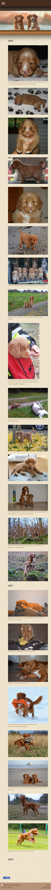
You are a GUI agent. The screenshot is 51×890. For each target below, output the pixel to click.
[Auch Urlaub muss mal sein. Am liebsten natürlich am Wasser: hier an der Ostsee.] (28, 773)
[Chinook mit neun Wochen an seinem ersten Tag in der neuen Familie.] (28, 302)
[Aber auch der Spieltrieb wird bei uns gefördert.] (28, 637)
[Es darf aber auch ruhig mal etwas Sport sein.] (28, 836)
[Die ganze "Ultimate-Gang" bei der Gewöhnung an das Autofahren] (28, 271)
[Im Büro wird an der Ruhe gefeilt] (28, 668)
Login (48, 885)
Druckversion (8, 885)
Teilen (7, 878)
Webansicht (46, 887)
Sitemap (17, 885)
